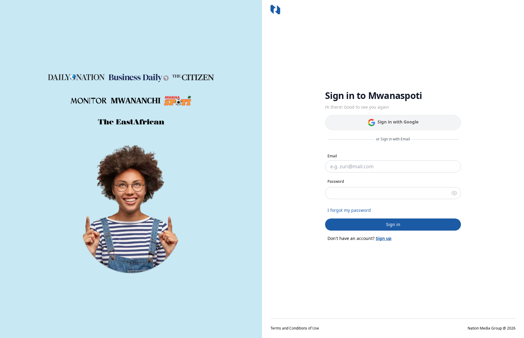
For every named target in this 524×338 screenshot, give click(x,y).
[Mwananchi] (135, 100)
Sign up (383, 238)
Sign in (393, 224)
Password (336, 181)
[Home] (275, 9)
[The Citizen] (193, 77)
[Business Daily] (139, 77)
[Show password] (454, 193)
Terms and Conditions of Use (294, 328)
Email (332, 156)
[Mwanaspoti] (178, 101)
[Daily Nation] (76, 77)
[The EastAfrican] (131, 122)
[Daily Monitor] (88, 101)
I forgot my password (349, 210)
